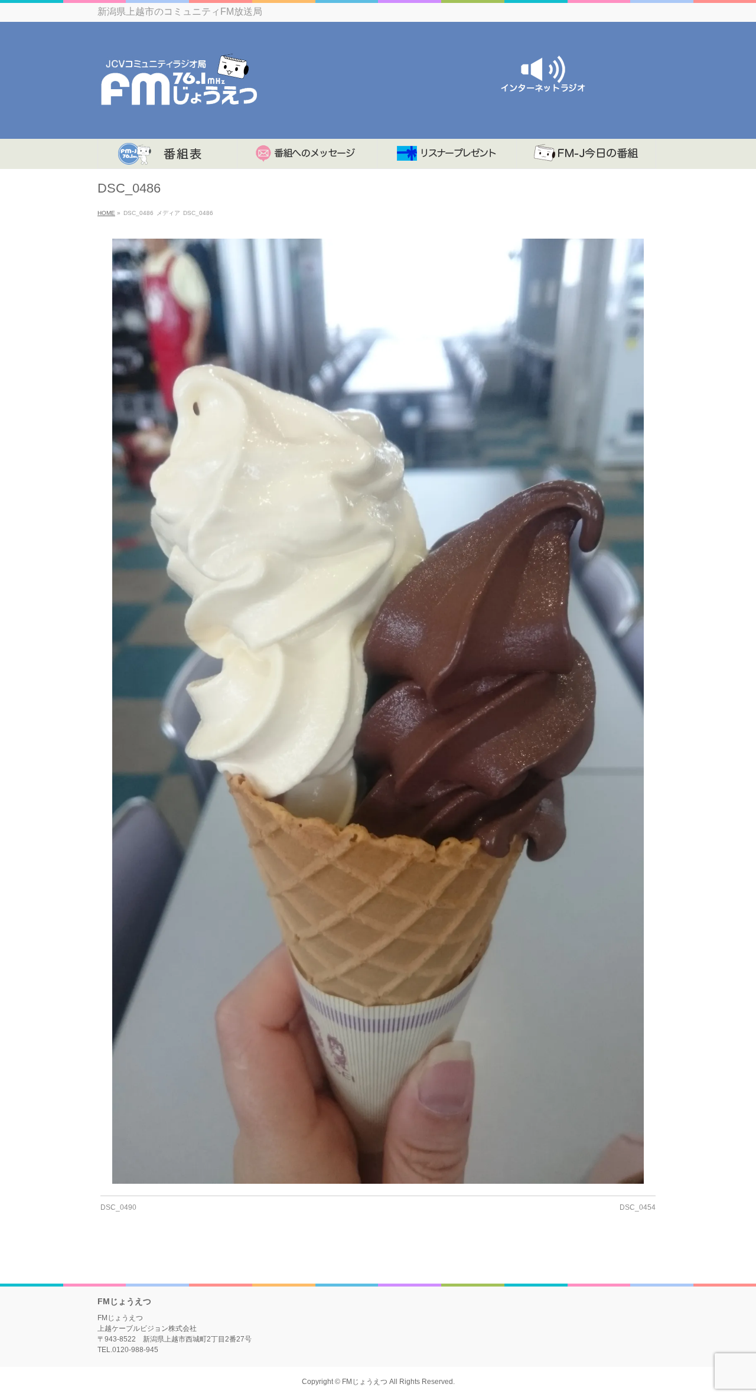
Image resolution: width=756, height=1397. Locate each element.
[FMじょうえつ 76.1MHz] (178, 117)
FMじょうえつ (364, 1382)
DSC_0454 (638, 1207)
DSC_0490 (118, 1207)
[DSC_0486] (378, 711)
